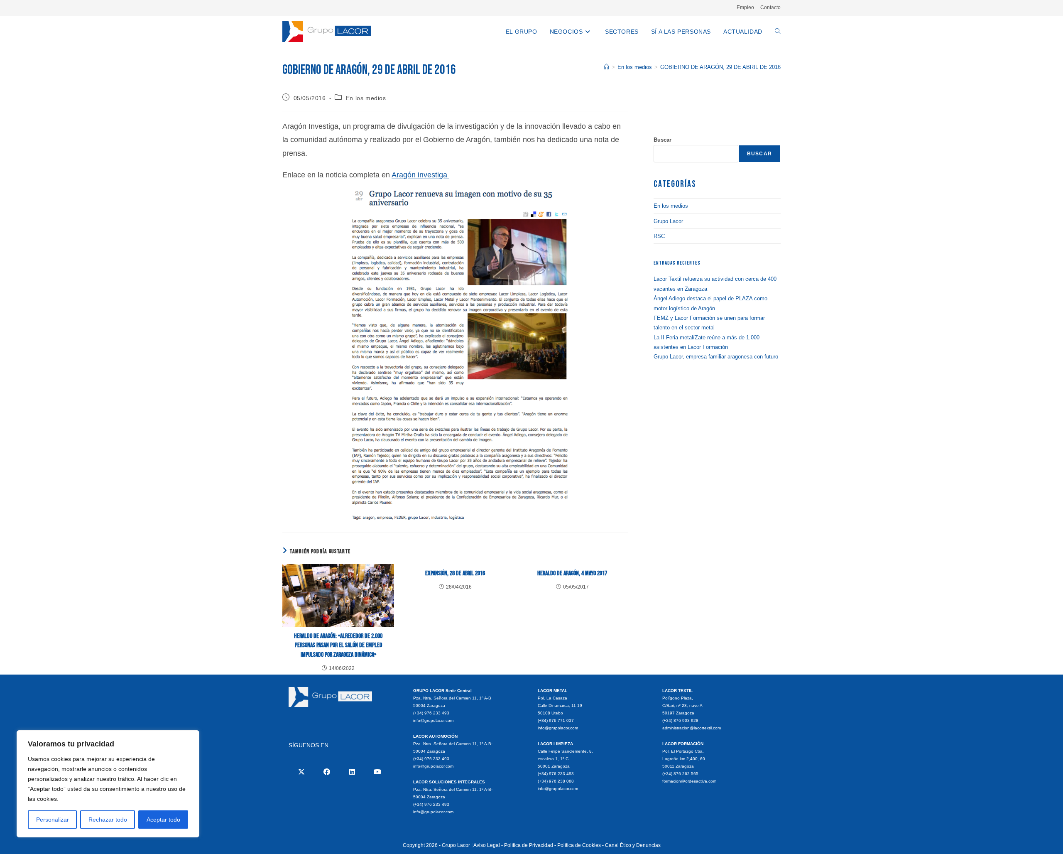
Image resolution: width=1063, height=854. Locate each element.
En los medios (366, 98)
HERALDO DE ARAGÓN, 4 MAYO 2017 (572, 573)
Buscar (662, 140)
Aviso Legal (486, 845)
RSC (659, 236)
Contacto (770, 7)
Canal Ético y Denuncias (633, 845)
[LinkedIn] (351, 771)
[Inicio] (606, 67)
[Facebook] (326, 771)
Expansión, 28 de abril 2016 (455, 573)
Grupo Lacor (668, 221)
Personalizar (52, 819)
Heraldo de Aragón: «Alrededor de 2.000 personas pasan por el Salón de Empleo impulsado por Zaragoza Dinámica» (338, 645)
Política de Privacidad (528, 845)
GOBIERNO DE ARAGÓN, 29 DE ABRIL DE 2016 (720, 67)
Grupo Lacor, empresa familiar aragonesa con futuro (716, 356)
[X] (301, 771)
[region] (108, 783)
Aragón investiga (420, 175)
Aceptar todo (163, 819)
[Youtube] (377, 771)
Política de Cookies (579, 845)
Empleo (745, 7)
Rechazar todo (107, 819)
